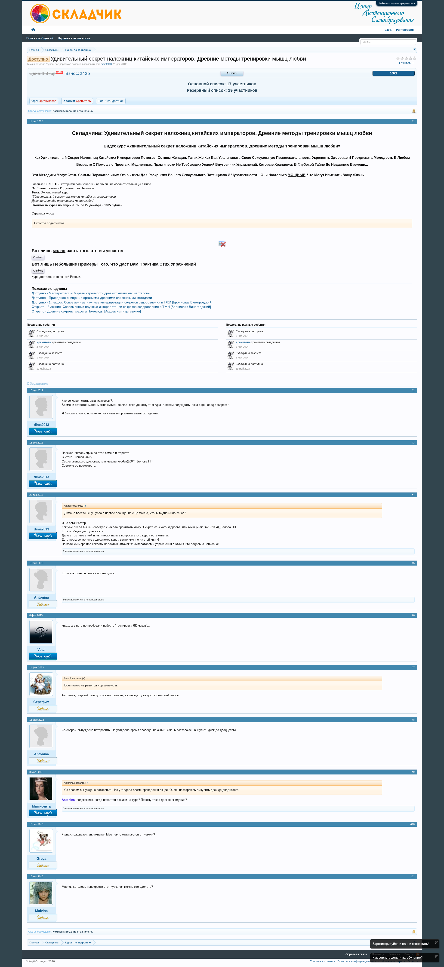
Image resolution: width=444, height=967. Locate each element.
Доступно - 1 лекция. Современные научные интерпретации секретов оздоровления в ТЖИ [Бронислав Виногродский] (122, 302)
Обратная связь (356, 954)
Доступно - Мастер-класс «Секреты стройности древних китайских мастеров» (91, 293)
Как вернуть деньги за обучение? (398, 957)
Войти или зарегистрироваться (397, 3)
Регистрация (405, 30)
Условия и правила (322, 961)
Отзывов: (406, 63)
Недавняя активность (74, 38)
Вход (388, 30)
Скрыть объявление (436, 942)
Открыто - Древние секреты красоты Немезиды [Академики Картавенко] (86, 311)
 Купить (232, 73)
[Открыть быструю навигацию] (414, 49)
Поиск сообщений (39, 38)
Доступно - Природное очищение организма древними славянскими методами (92, 298)
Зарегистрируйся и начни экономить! (401, 944)
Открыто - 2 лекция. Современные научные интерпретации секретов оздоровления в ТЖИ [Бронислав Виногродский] (121, 307)
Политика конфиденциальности (358, 961)
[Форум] (33, 30)
